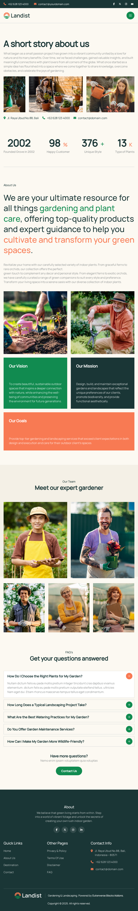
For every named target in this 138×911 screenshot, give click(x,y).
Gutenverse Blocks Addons (107, 895)
